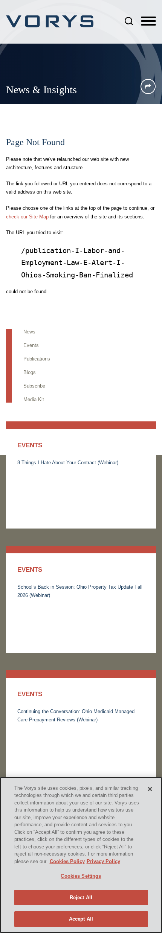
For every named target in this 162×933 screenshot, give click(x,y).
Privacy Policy (103, 861)
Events (31, 345)
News (29, 332)
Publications (36, 359)
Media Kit (33, 399)
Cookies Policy (67, 861)
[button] (148, 86)
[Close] (150, 789)
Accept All (81, 919)
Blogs (29, 372)
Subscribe (34, 386)
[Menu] (148, 21)
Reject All (81, 897)
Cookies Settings (81, 876)
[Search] (129, 21)
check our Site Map (27, 217)
